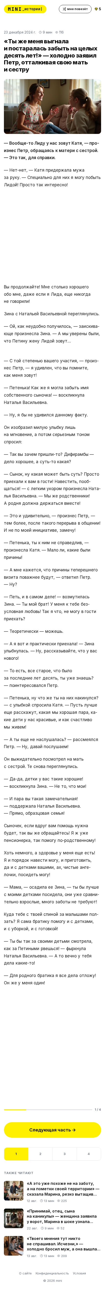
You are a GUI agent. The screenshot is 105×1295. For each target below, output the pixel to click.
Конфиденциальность (52, 1273)
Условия (79, 1273)
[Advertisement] (52, 236)
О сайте (25, 1273)
